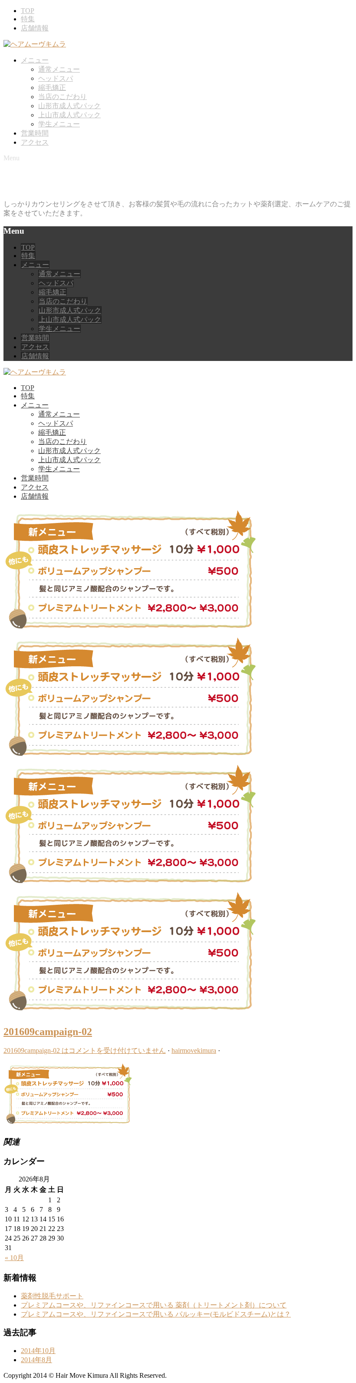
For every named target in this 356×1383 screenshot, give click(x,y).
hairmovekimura (193, 1050)
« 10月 (14, 1257)
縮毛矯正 (52, 87)
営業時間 (35, 133)
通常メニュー (59, 69)
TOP (27, 10)
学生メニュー (59, 124)
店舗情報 (35, 28)
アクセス (35, 142)
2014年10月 (38, 1350)
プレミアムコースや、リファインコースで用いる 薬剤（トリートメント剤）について (154, 1305)
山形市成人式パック (69, 105)
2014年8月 (36, 1359)
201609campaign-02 (47, 1031)
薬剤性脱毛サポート (52, 1296)
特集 (28, 19)
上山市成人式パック (69, 115)
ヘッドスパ (55, 78)
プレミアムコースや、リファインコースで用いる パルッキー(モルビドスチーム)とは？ (156, 1314)
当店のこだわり (62, 96)
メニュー (35, 60)
